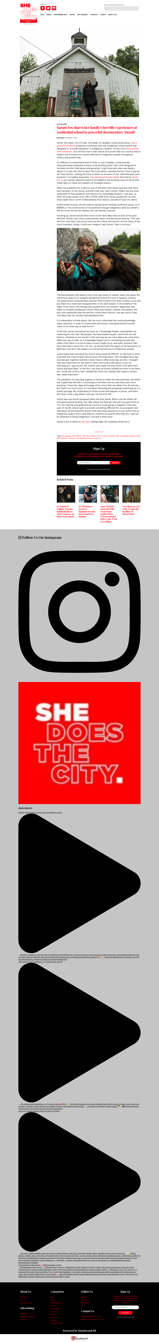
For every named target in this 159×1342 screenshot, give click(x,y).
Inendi (116, 177)
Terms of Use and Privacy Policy (93, 1319)
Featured (111, 436)
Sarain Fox (97, 438)
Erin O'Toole (102, 436)
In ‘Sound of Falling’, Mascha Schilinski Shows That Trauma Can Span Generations (65, 511)
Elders (93, 436)
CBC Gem (85, 421)
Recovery (63, 124)
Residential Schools (84, 438)
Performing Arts (60, 15)
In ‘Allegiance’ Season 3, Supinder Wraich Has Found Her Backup (87, 511)
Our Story (24, 1297)
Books (72, 15)
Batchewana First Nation (71, 436)
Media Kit (23, 1314)
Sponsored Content (27, 1317)
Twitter (84, 1297)
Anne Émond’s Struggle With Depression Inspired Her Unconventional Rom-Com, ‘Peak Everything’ (108, 514)
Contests (94, 15)
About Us (112, 15)
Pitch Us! (23, 1300)
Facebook (84, 1300)
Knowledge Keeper (127, 436)
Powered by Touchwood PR (79, 1330)
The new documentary (101, 177)
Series (48, 15)
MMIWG (64, 438)
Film (42, 15)
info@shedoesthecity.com (91, 1317)
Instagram (85, 1303)
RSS (82, 1306)
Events (103, 15)
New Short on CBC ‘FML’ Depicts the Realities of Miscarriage (131, 510)
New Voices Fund (26, 1303)
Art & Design (83, 15)
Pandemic (72, 438)
